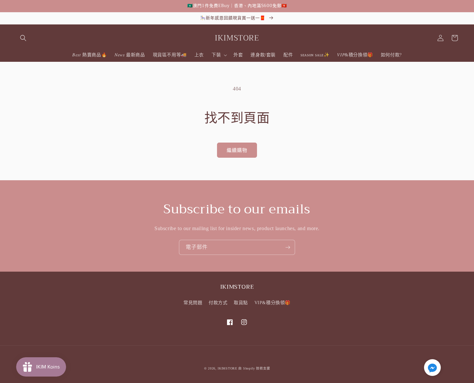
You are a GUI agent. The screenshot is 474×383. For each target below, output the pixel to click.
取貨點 (241, 302)
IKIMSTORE (227, 368)
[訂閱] (288, 247)
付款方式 (218, 302)
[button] (23, 38)
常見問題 (192, 302)
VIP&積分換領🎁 (272, 302)
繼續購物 (237, 150)
